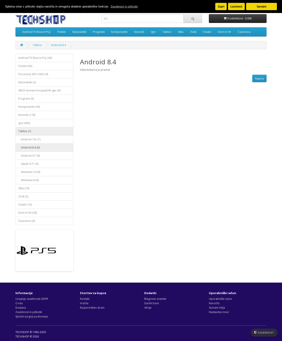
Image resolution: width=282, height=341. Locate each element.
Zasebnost (265, 332)
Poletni (61, 32)
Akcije (148, 307)
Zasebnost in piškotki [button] (124, 6)
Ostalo (207, 32)
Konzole (139, 32)
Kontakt (84, 299)
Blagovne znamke (155, 299)
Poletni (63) (25, 66)
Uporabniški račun (220, 299)
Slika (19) (23, 188)
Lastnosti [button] (236, 6)
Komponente (119, 32)
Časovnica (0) (26, 221)
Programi (99, 32)
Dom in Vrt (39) (27, 213)
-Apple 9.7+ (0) (28, 164)
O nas (19, 303)
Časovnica (244, 32)
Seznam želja (217, 307)
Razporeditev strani (92, 307)
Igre (153, 32)
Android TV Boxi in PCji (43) (35, 58)
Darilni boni (151, 303)
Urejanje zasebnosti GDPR (31, 299)
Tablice (166, 32)
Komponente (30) (29, 107)
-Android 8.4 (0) (29, 147)
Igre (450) (24, 123)
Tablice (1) (24, 131)
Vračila (84, 303)
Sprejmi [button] (261, 6)
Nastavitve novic (219, 312)
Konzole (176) (26, 115)
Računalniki (79, 32)
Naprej (259, 78)
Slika (181, 32)
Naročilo (214, 303)
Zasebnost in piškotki (28, 312)
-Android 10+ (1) (29, 139)
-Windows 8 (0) (28, 180)
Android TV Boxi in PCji (36, 32)
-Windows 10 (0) (29, 172)
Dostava (20, 307)
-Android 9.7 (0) (29, 156)
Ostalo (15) (25, 204)
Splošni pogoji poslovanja (31, 316)
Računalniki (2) (27, 82)
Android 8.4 (58, 45)
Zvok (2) (23, 196)
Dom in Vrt (224, 32)
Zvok (193, 32)
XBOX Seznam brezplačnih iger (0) (39, 90)
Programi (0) (26, 98)
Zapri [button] (221, 6)
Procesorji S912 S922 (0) (33, 74)
